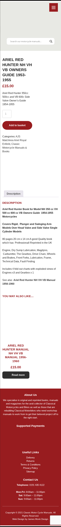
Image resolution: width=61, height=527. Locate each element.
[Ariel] (17, 171)
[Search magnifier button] (51, 41)
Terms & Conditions (30, 464)
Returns (30, 461)
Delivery (30, 457)
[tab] (13, 194)
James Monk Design (38, 519)
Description (13, 193)
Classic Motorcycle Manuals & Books (14, 148)
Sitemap (30, 471)
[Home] (30, 34)
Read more (18, 375)
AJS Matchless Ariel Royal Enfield (14, 140)
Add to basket (17, 125)
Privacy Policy (30, 468)
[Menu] (53, 7)
